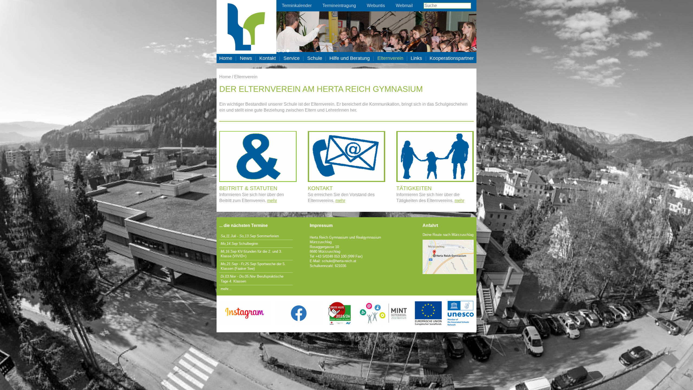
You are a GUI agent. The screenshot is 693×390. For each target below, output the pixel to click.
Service (291, 58)
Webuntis (376, 5)
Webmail (404, 5)
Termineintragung (339, 5)
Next (484, 24)
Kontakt (267, 58)
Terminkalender (297, 5)
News (246, 58)
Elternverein (390, 58)
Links (416, 58)
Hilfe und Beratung (349, 58)
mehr (272, 200)
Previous (268, 24)
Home (225, 58)
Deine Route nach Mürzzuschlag (448, 235)
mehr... (226, 289)
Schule (314, 58)
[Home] (246, 27)
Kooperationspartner (452, 58)
